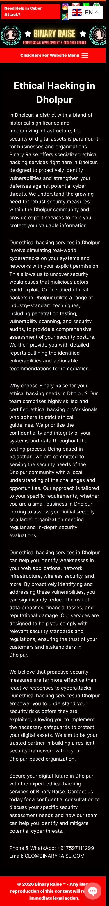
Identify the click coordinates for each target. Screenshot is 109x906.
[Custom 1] (65, 17)
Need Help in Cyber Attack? (23, 11)
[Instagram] (65, 6)
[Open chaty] (92, 891)
